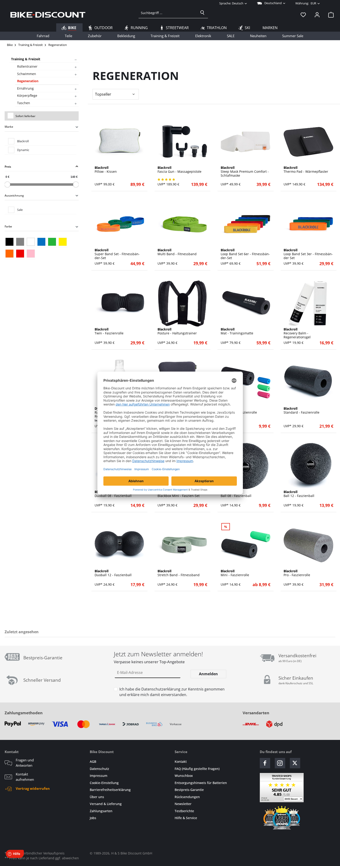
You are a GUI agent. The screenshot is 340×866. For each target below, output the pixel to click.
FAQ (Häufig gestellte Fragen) (197, 768)
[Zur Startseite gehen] (47, 15)
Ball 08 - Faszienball (236, 494)
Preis (8, 167)
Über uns (97, 797)
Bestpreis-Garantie (189, 789)
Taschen (23, 103)
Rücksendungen (187, 797)
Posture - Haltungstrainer (177, 331)
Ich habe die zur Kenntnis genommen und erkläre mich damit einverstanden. (172, 692)
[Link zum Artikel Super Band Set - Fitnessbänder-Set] (119, 224)
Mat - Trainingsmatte (237, 331)
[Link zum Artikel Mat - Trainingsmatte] (245, 303)
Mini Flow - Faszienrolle (239, 411)
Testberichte (184, 811)
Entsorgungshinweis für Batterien (201, 783)
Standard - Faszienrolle (301, 411)
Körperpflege (27, 95)
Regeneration (27, 81)
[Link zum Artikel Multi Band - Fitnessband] (182, 224)
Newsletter (183, 804)
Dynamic (23, 150)
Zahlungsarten (101, 811)
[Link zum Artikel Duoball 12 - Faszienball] (119, 545)
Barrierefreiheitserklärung (110, 789)
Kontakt (181, 761)
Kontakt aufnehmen (25, 777)
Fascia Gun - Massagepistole (179, 170)
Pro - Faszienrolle (297, 573)
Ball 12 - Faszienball (299, 494)
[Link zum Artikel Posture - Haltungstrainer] (182, 303)
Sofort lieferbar (25, 116)
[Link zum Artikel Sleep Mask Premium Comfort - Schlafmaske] (245, 142)
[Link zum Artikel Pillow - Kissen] (119, 142)
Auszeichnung (14, 195)
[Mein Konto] (317, 14)
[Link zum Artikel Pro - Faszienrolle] (308, 545)
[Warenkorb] (329, 14)
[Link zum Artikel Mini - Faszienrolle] (245, 545)
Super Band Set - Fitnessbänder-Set (117, 254)
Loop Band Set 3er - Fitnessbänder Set (308, 254)
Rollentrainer (27, 66)
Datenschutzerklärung (160, 689)
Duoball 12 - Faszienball (113, 573)
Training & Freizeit (25, 59)
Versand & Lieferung (106, 804)
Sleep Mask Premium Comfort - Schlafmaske (245, 171)
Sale (20, 210)
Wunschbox (184, 775)
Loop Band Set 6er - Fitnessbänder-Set (245, 254)
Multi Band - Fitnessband (177, 252)
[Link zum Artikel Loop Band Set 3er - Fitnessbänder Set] (308, 224)
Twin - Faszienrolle (109, 331)
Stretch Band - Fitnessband (179, 573)
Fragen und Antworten (25, 763)
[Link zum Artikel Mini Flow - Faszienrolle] (245, 383)
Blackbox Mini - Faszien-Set (179, 494)
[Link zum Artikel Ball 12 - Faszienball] (308, 466)
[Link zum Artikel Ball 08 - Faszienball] (245, 466)
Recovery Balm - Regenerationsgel (297, 333)
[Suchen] (202, 12)
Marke (9, 127)
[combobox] (168, 12)
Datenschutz (99, 768)
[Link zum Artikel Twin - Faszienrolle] (119, 303)
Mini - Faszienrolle (235, 573)
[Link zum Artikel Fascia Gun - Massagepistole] (182, 142)
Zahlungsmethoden (24, 712)
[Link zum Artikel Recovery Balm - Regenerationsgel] (308, 303)
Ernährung (25, 88)
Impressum (98, 775)
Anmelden (208, 673)
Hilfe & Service (186, 818)
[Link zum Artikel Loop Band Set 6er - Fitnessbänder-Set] (245, 224)
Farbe (8, 226)
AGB (93, 761)
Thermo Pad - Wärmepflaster (306, 170)
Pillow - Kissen (106, 170)
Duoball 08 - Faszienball (113, 494)
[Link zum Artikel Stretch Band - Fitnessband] (182, 545)
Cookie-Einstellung (104, 783)
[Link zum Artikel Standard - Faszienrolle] (308, 383)
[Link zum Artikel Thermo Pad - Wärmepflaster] (308, 142)
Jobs (93, 818)
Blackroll (23, 141)
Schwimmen (26, 74)
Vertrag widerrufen (33, 788)
